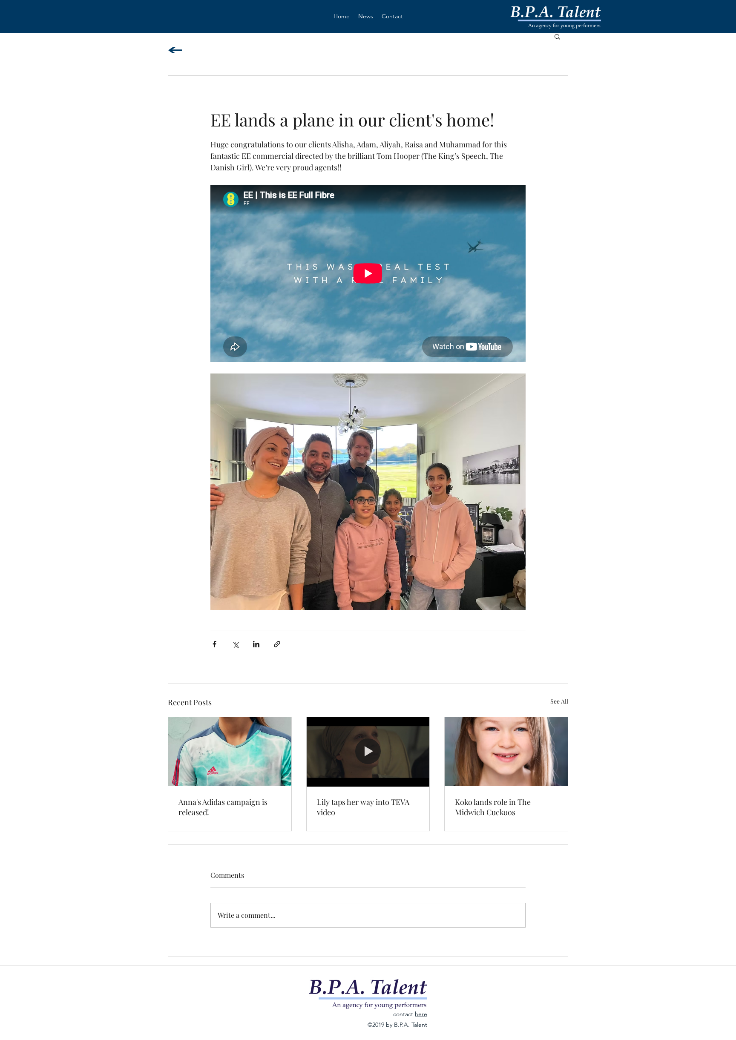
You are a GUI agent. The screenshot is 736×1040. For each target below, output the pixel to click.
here (421, 1014)
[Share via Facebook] (214, 644)
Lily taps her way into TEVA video (363, 807)
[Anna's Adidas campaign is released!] (229, 751)
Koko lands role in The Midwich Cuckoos (493, 807)
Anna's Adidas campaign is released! (222, 807)
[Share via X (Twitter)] (235, 644)
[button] (557, 36)
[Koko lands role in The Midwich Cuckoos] (506, 751)
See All (559, 701)
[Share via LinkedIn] (256, 644)
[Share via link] (277, 644)
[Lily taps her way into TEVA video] (368, 751)
